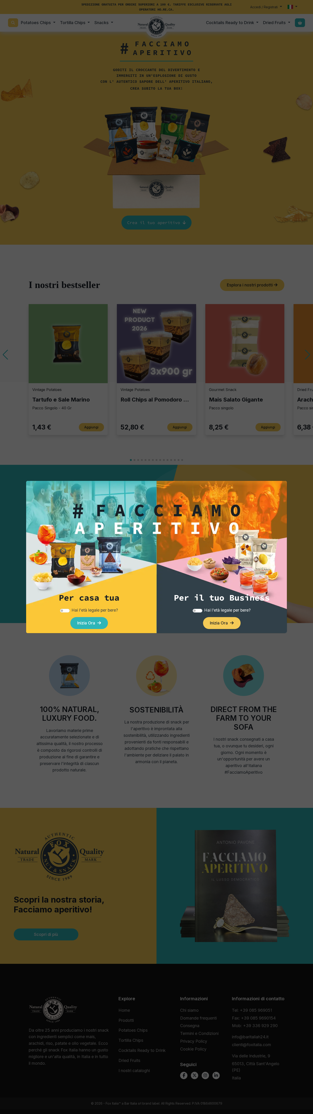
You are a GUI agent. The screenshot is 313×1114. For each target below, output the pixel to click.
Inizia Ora (87, 623)
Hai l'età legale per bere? (94, 610)
